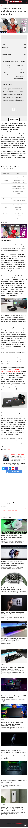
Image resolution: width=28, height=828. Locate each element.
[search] (26, 2)
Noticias (3, 692)
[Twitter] (3, 468)
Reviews (3, 5)
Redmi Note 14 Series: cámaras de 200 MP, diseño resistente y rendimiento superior (13, 614)
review (7, 508)
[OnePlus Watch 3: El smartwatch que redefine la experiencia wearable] (14, 578)
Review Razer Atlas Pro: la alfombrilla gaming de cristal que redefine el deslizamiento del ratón (12, 724)
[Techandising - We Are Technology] (14, 2)
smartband (12, 508)
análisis (2, 508)
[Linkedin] (10, 468)
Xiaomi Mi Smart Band (12, 510)
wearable (25, 508)
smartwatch (18, 508)
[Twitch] (16, 468)
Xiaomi (8, 449)
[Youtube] (13, 468)
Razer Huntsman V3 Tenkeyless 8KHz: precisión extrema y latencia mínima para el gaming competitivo (14, 780)
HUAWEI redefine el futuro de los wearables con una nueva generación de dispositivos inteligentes (13, 563)
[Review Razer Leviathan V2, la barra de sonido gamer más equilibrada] (14, 629)
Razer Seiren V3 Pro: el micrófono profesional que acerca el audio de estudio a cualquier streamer (13, 752)
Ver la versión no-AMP (19, 823)
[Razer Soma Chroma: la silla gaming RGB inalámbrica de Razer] (14, 684)
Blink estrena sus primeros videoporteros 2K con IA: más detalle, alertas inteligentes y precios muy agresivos (13, 809)
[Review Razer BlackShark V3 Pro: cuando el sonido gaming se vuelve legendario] (14, 526)
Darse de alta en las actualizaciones (15, 472)
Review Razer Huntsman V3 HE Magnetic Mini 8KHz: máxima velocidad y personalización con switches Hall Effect (13, 669)
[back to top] (25, 825)
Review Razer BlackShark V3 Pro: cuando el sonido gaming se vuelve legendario (12, 537)
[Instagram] (6, 468)
